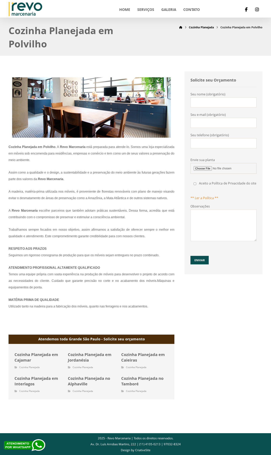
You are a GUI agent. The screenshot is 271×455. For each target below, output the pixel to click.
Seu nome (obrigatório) (207, 94)
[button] (246, 10)
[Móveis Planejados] (25, 9)
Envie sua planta (223, 179)
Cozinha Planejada (29, 367)
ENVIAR (199, 260)
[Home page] (180, 27)
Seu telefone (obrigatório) (209, 135)
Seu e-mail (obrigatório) (208, 114)
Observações (200, 233)
